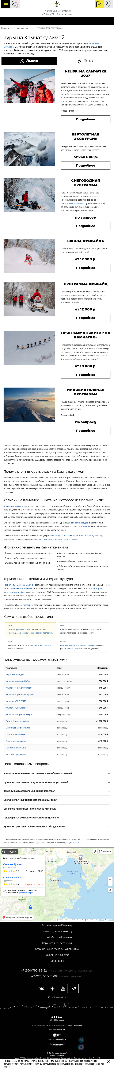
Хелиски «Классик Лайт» (18, 681)
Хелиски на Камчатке (14, 506)
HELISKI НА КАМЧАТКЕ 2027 (85, 73)
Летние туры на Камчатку (57, 931)
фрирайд (20, 629)
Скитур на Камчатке (15, 734)
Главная (5, 28)
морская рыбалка (47, 539)
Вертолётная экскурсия (17, 721)
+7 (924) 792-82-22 (57, 14)
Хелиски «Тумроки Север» (19, 714)
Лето (88, 60)
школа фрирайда (79, 523)
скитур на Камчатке (81, 526)
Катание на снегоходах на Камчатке (57, 949)
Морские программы (16, 754)
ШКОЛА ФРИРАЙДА (85, 241)
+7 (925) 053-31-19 (57, 10)
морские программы (67, 539)
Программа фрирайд (16, 741)
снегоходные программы (62, 535)
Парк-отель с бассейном (57, 943)
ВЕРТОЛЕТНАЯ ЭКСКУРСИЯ (85, 136)
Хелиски (11, 629)
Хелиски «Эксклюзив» (17, 708)
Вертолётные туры (68, 645)
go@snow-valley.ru (59, 997)
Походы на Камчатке (57, 954)
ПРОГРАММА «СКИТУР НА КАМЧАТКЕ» (85, 335)
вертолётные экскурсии (87, 535)
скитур (28, 629)
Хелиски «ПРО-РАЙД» (17, 701)
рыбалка (47, 645)
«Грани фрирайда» (15, 674)
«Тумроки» (26, 605)
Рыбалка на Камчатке (16, 748)
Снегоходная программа (18, 728)
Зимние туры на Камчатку (57, 925)
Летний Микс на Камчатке (57, 937)
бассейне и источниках (21, 588)
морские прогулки (86, 645)
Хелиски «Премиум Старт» (19, 688)
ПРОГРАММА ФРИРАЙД (85, 284)
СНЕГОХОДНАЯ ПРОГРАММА (85, 182)
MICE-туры (57, 960)
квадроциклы (36, 645)
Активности (22, 28)
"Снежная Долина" (75, 203)
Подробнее (85, 119)
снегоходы (12, 633)
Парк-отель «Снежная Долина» (19, 585)
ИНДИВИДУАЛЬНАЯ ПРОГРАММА (85, 392)
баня (22, 592)
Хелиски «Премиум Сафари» (20, 694)
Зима (32, 60)
